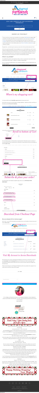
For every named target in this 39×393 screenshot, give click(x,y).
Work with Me (24, 386)
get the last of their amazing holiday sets (21, 349)
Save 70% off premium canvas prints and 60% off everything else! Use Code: (18, 356)
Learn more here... (19, 301)
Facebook (32, 38)
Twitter (4, 40)
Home (14, 386)
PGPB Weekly (27, 37)
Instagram (4, 41)
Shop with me (29, 352)
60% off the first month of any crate (17, 338)
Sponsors (31, 42)
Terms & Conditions (24, 42)
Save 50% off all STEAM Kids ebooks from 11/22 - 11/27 (12, 334)
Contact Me (18, 386)
